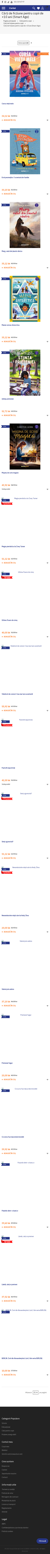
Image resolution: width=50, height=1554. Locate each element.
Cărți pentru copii (25, 21)
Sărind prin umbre (8, 989)
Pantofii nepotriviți (8, 768)
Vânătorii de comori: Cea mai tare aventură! (17, 694)
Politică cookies (7, 1531)
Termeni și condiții (8, 1489)
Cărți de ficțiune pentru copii (13, 23)
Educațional (6, 1427)
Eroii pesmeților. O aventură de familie (15, 177)
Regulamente (7, 1508)
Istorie (4, 1423)
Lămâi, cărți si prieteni (9, 1284)
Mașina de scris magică (10, 473)
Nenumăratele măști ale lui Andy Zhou (15, 915)
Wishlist (4, 1450)
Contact (5, 1477)
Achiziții (4, 1512)
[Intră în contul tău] (42, 8)
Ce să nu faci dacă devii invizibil (13, 1137)
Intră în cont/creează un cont (12, 1454)
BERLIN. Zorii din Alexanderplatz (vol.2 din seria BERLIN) (22, 1358)
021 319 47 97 (19, 2)
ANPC (4, 1524)
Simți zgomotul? (7, 842)
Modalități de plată (8, 1501)
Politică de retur (7, 1493)
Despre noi (5, 1466)
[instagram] (5, 1)
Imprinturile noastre (9, 1474)
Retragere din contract (10, 1497)
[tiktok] (9, 1)
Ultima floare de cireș (9, 620)
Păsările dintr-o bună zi (10, 1211)
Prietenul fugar (7, 1063)
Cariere (4, 1470)
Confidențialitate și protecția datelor (15, 1528)
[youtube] (12, 1)
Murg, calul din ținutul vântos (12, 251)
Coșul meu (5, 1447)
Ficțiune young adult (9, 1434)
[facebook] (3, 1)
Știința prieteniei (8, 399)
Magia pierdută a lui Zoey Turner (13, 546)
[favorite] (38, 8)
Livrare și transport (9, 1504)
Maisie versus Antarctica (11, 325)
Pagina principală (9, 21)
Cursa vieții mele (8, 104)
